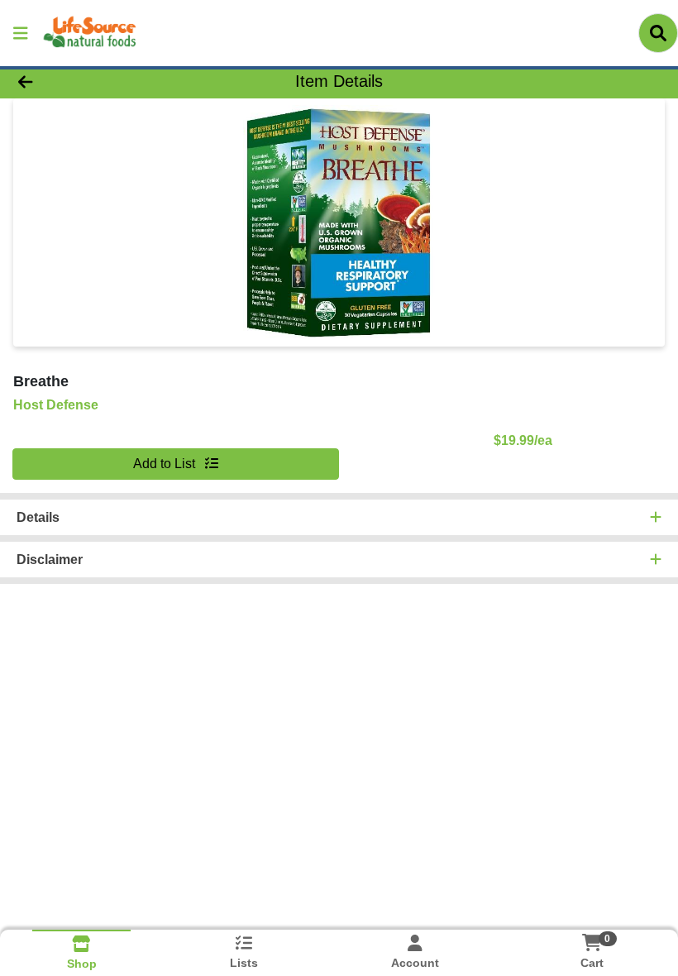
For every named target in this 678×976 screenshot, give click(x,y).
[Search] (658, 33)
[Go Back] (94, 81)
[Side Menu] (20, 33)
